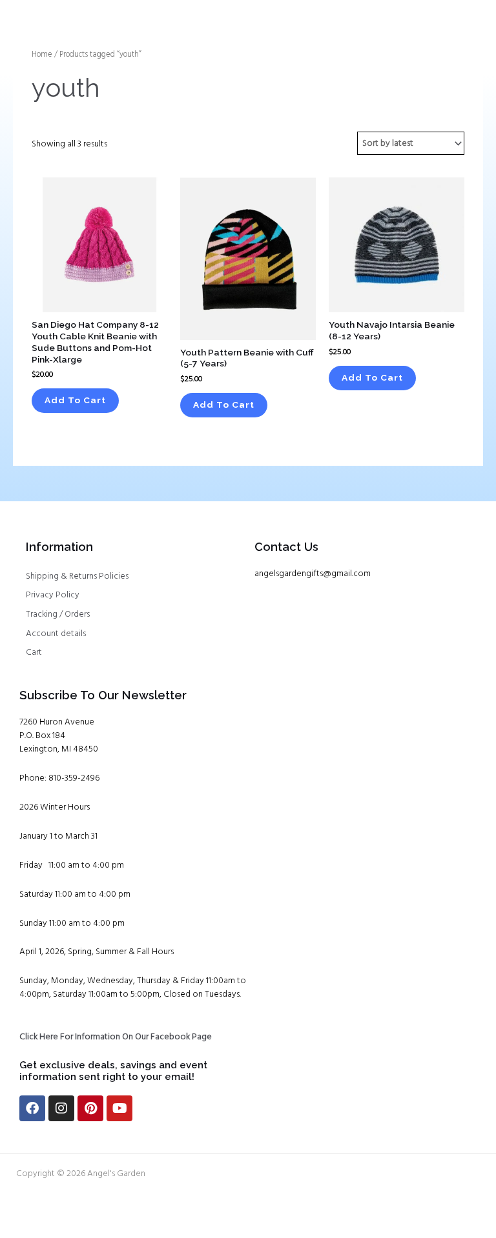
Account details (56, 634)
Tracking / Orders (58, 614)
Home (42, 54)
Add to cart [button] (75, 400)
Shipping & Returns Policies (77, 576)
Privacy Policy (52, 595)
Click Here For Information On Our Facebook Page (115, 1037)
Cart (34, 652)
